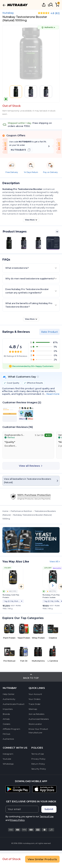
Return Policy (38, 763)
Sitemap (33, 709)
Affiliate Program (11, 729)
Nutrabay (8, 13)
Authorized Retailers (39, 719)
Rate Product (49, 331)
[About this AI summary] (38, 376)
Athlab (6, 719)
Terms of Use (37, 754)
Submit (48, 809)
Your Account (35, 694)
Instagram (8, 754)
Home (5, 511)
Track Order (34, 704)
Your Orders (34, 699)
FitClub (6, 734)
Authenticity (9, 699)
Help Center (8, 694)
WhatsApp (8, 763)
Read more (52, 393)
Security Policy (38, 768)
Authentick (8, 739)
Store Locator (35, 724)
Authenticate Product (13, 704)
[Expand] (57, 232)
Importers (8, 709)
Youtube (7, 759)
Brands (6, 714)
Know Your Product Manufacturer (38, 731)
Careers (6, 724)
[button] (16, 92)
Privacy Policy (38, 759)
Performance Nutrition (21, 511)
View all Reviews (29, 465)
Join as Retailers (36, 714)
